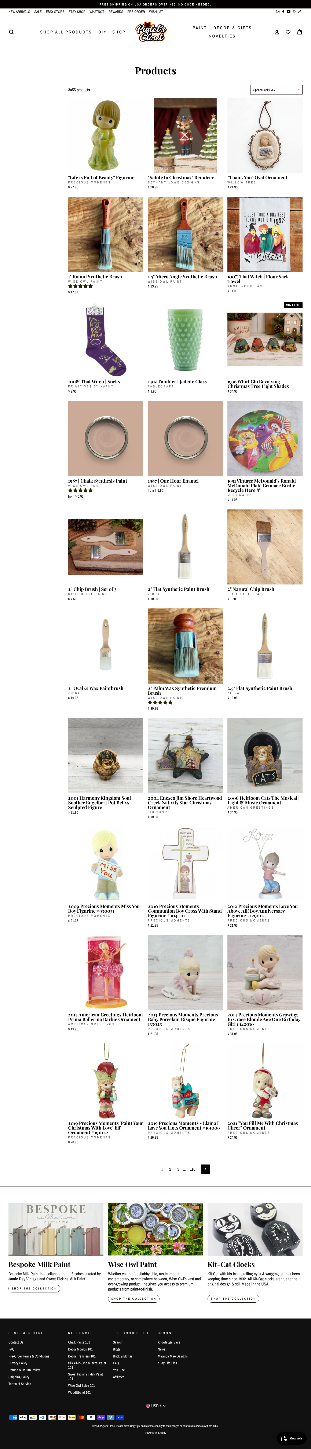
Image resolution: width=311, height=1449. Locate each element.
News (161, 1349)
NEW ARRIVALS (19, 11)
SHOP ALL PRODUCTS (66, 32)
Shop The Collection (34, 1288)
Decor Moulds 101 (80, 1349)
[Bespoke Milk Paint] (55, 1229)
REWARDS (116, 11)
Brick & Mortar (122, 1356)
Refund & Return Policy (24, 1369)
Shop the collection (134, 1298)
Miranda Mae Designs (173, 1356)
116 (192, 1169)
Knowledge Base (169, 1342)
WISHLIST (156, 11)
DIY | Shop (112, 32)
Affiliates (118, 1376)
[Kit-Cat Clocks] (255, 1229)
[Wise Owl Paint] (155, 1229)
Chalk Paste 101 (79, 1342)
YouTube (119, 1369)
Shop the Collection (233, 1298)
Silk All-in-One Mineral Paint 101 (87, 1365)
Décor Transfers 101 (82, 1356)
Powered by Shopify (155, 1433)
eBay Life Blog (167, 1362)
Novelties (222, 36)
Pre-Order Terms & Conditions (28, 1356)
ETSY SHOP (77, 11)
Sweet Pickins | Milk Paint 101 (85, 1376)
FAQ (11, 1349)
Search (117, 1342)
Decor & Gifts (232, 28)
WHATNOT (96, 11)
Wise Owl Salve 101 (81, 1385)
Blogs (116, 1349)
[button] (80, 286)
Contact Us (15, 1342)
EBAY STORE (55, 11)
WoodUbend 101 (79, 1392)
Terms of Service (19, 1383)
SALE (38, 11)
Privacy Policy (17, 1362)
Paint (200, 28)
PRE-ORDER (136, 11)
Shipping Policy (18, 1376)
